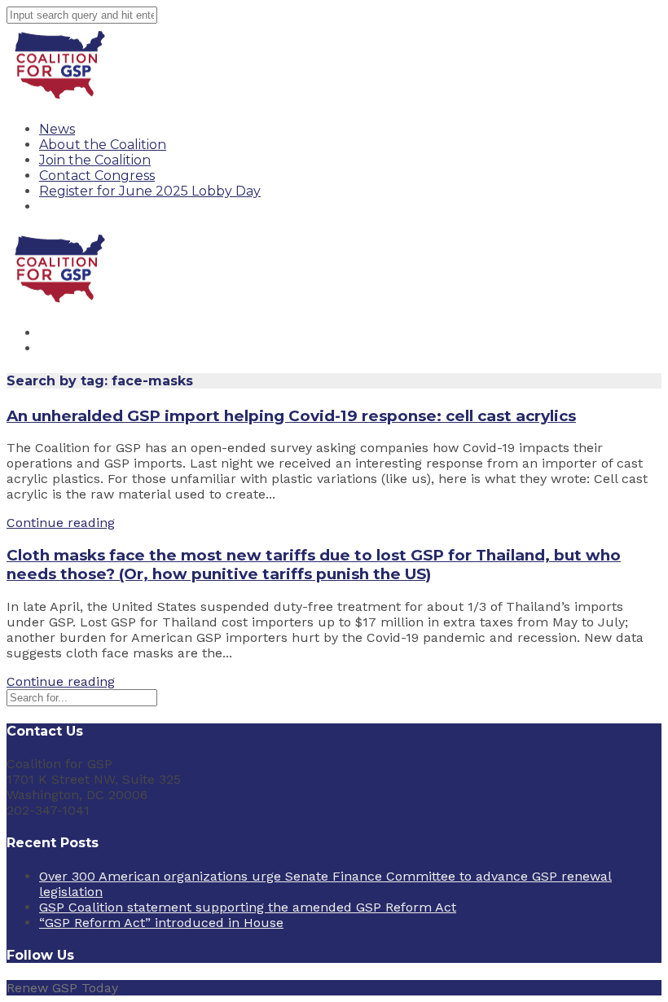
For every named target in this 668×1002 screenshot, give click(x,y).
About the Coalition (102, 144)
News (57, 129)
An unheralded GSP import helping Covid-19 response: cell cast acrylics (291, 416)
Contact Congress (97, 175)
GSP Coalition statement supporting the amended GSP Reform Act (247, 907)
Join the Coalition (95, 160)
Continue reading (61, 522)
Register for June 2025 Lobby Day (150, 191)
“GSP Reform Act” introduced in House (161, 922)
